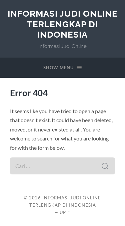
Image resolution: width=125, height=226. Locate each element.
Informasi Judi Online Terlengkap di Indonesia (63, 24)
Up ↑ (65, 212)
